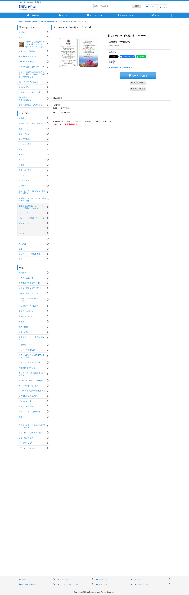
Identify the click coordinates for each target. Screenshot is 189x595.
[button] (138, 88)
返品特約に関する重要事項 (121, 67)
